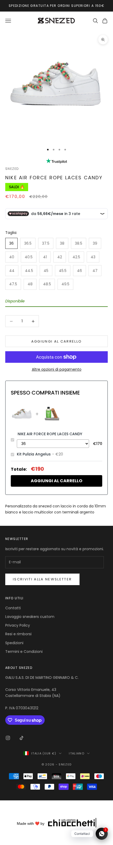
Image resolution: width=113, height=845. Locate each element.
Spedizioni (14, 642)
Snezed (12, 168)
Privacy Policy (17, 625)
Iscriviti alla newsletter (42, 579)
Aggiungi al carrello (56, 341)
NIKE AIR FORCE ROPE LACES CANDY (50, 434)
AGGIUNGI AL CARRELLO (56, 481)
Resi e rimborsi (18, 634)
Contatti (13, 608)
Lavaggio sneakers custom (29, 616)
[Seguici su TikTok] (21, 738)
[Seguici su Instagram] (8, 738)
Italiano (76, 753)
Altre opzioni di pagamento (56, 369)
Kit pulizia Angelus (34, 454)
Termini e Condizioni (24, 651)
